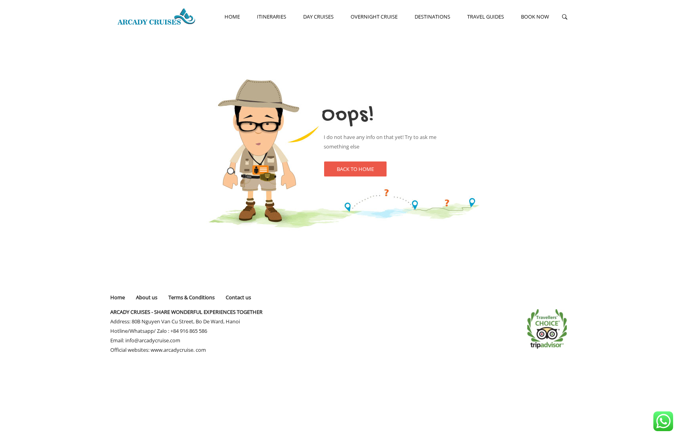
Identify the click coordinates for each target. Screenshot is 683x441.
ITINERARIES (271, 16)
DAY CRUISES (318, 16)
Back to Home (355, 169)
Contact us (238, 297)
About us (146, 297)
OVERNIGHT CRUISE (374, 16)
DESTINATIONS (432, 16)
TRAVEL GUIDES (485, 16)
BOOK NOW (535, 16)
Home (117, 297)
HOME (232, 16)
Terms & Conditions (191, 297)
